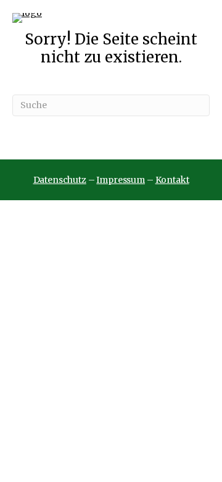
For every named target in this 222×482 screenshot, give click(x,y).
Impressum (120, 179)
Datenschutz (59, 179)
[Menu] (202, 17)
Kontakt (172, 179)
